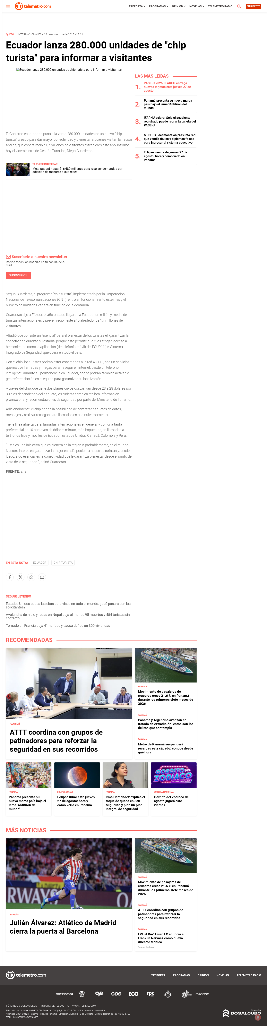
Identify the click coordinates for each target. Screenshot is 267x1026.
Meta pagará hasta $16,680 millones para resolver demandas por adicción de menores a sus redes (77, 170)
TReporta (136, 6)
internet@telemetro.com (25, 1017)
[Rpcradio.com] (150, 997)
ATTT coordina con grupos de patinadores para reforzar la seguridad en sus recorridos (56, 740)
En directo (253, 6)
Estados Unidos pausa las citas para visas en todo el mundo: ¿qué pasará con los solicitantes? (68, 605)
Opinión (177, 6)
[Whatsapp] (31, 577)
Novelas (195, 6)
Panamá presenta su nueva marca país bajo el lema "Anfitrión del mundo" (168, 104)
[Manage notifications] (258, 1017)
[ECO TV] (133, 997)
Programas (157, 6)
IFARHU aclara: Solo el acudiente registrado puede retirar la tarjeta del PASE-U (170, 121)
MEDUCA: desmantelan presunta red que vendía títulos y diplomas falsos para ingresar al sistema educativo (169, 138)
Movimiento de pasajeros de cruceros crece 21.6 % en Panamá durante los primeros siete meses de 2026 (165, 697)
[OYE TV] (99, 997)
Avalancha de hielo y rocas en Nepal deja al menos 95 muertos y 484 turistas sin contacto (68, 616)
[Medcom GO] (64, 997)
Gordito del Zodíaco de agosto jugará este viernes (171, 801)
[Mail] (42, 577)
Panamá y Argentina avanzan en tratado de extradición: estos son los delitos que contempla (166, 724)
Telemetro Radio (220, 6)
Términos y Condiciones (21, 1005)
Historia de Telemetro (54, 1005)
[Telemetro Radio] (185, 997)
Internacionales (29, 34)
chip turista (63, 562)
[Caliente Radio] (168, 997)
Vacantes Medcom (84, 1005)
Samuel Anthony (146, 947)
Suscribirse (18, 275)
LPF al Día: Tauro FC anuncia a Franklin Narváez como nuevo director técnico (161, 938)
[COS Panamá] (116, 997)
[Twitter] (20, 577)
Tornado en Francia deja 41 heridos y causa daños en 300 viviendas (58, 625)
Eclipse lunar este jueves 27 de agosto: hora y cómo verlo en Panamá (165, 156)
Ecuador (39, 562)
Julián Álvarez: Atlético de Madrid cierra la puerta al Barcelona (63, 927)
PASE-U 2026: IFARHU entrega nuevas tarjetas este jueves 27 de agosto (167, 86)
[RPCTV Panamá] (81, 997)
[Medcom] (202, 997)
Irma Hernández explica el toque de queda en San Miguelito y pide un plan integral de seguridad (125, 803)
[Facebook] (10, 577)
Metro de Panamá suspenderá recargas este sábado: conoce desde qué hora (165, 748)
